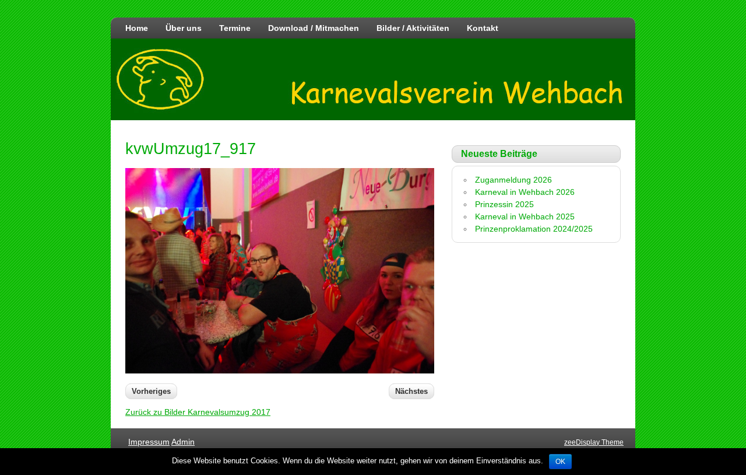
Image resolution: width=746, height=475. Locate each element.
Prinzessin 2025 (504, 204)
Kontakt (482, 28)
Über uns (184, 28)
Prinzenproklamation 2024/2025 (534, 228)
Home (136, 28)
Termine (235, 28)
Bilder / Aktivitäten (412, 28)
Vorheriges (151, 391)
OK (560, 461)
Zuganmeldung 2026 (513, 179)
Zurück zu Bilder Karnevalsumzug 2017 (197, 412)
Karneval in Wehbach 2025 (525, 216)
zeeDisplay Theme (594, 442)
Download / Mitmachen (313, 28)
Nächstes (411, 391)
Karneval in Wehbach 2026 (525, 192)
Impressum (149, 441)
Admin (183, 441)
